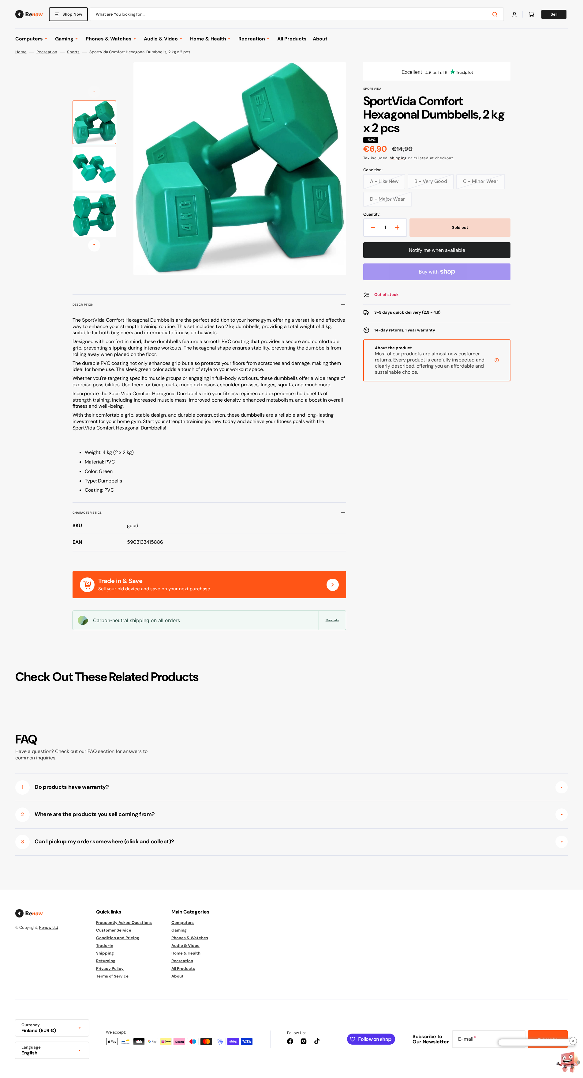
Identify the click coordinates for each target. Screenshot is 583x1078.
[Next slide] (94, 245)
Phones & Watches (189, 937)
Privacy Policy (110, 968)
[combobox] (297, 14)
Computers (182, 922)
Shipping (398, 158)
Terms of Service (112, 976)
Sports (73, 52)
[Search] (496, 14)
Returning (105, 960)
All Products (183, 968)
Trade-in (104, 945)
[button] (514, 14)
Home (21, 52)
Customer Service (113, 930)
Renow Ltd (48, 927)
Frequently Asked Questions (124, 922)
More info (332, 620)
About (177, 976)
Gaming (179, 930)
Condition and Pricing (117, 937)
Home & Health (185, 953)
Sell (554, 14)
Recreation (46, 52)
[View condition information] (497, 360)
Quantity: (371, 214)
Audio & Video (185, 945)
